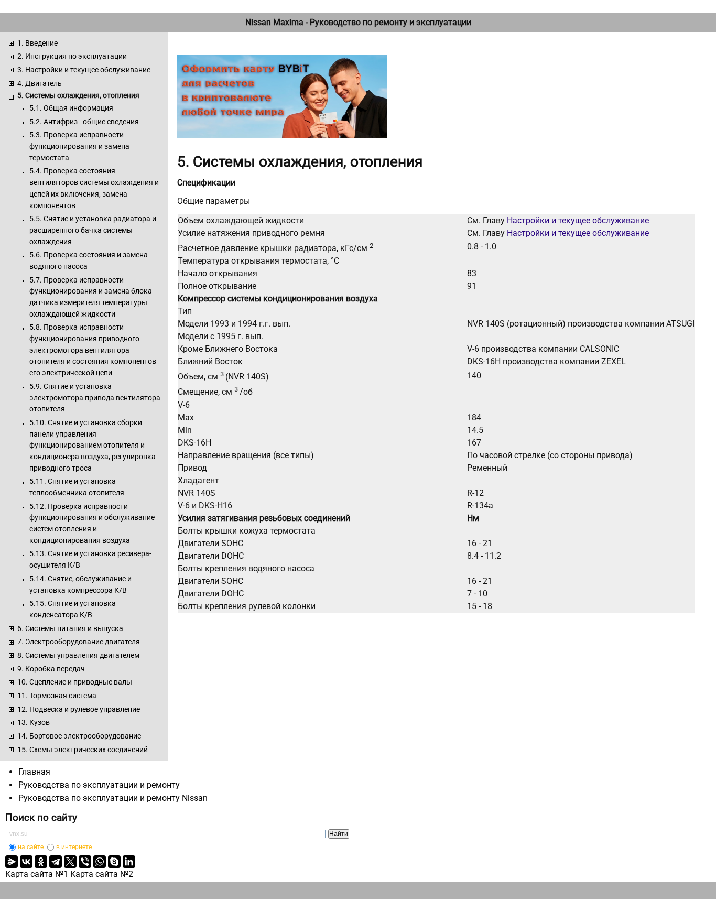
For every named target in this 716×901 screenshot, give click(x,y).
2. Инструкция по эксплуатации (72, 56)
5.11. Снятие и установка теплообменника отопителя (76, 487)
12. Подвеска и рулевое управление (78, 709)
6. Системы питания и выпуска (70, 628)
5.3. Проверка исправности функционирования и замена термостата (79, 146)
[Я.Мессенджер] (11, 861)
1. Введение (37, 43)
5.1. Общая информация (71, 108)
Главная (34, 772)
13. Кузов (33, 722)
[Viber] (85, 861)
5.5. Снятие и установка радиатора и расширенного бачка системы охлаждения (92, 229)
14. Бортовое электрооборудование (79, 736)
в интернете (74, 847)
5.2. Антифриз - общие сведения (84, 121)
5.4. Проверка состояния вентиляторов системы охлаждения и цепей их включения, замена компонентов (94, 188)
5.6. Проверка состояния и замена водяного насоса (88, 260)
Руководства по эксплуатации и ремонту (99, 785)
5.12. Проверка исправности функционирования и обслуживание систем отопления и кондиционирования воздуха (92, 523)
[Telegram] (55, 861)
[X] (70, 861)
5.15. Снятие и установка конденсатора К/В (72, 609)
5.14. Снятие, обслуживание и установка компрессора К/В (80, 584)
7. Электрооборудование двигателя (78, 641)
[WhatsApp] (99, 861)
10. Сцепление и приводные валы (74, 682)
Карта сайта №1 (36, 874)
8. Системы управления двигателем (78, 655)
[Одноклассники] (41, 861)
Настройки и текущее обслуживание (578, 220)
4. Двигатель (39, 83)
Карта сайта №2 (101, 874)
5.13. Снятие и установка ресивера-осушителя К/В (90, 559)
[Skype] (114, 861)
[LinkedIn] (129, 861)
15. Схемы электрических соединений (82, 749)
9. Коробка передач (51, 669)
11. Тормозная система (56, 695)
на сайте (31, 847)
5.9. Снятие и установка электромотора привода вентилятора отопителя (94, 397)
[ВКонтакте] (26, 861)
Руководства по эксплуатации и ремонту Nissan (113, 798)
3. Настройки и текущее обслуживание (83, 70)
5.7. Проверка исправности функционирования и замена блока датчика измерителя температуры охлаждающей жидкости (90, 297)
